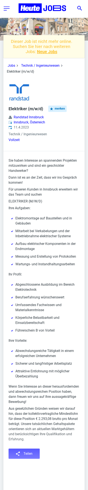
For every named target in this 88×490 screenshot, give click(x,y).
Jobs (11, 66)
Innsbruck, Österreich (29, 122)
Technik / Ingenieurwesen (40, 66)
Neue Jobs (47, 51)
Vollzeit (14, 140)
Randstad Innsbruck (29, 117)
